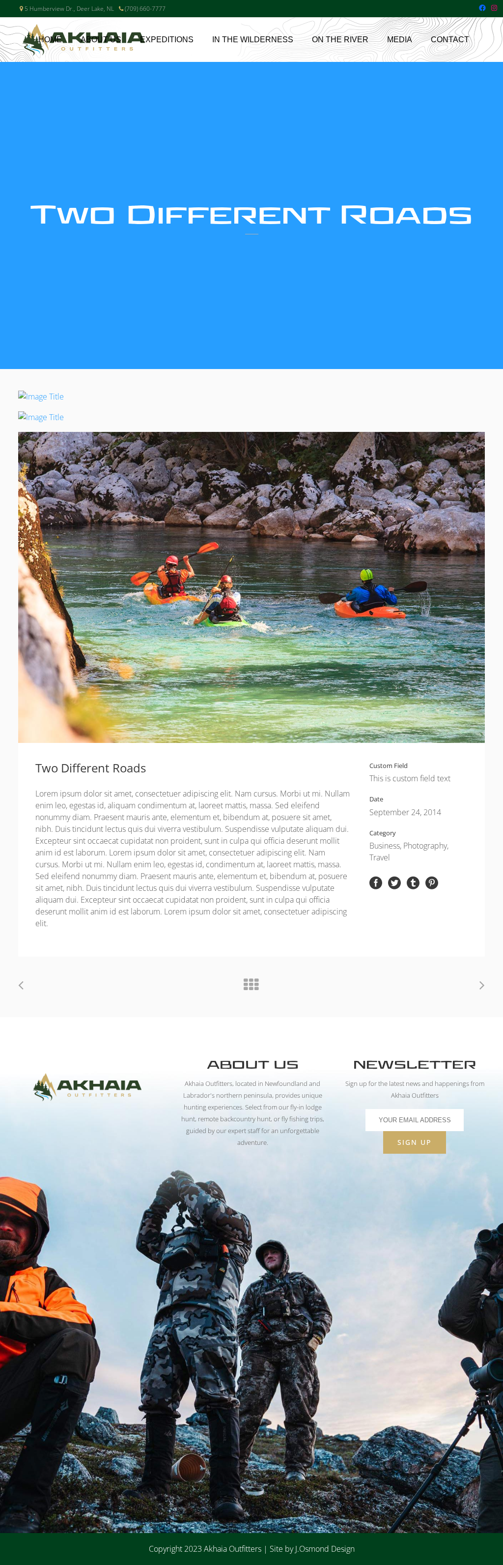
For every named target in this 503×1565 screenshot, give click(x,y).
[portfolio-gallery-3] (251, 587)
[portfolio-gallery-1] (251, 396)
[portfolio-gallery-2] (251, 417)
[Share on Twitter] (394, 882)
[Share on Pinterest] (431, 882)
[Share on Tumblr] (413, 882)
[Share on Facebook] (375, 882)
